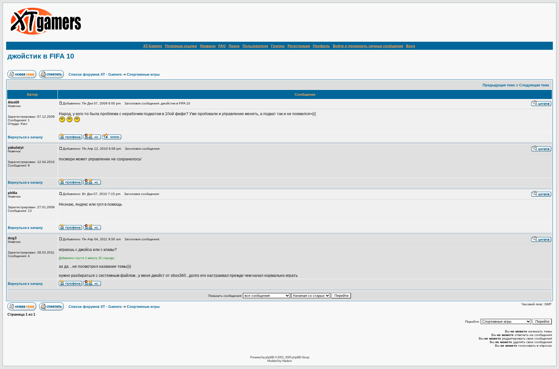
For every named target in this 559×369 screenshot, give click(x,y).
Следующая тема (534, 85)
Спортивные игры (143, 74)
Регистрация (299, 46)
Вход (410, 46)
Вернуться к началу (25, 137)
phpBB (269, 357)
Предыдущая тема (499, 85)
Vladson (287, 361)
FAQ (222, 46)
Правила (207, 46)
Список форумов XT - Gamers (95, 74)
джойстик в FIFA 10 (40, 56)
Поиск (234, 46)
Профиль (321, 46)
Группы (278, 46)
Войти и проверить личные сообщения (368, 46)
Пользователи (255, 46)
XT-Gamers (152, 46)
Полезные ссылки (181, 46)
